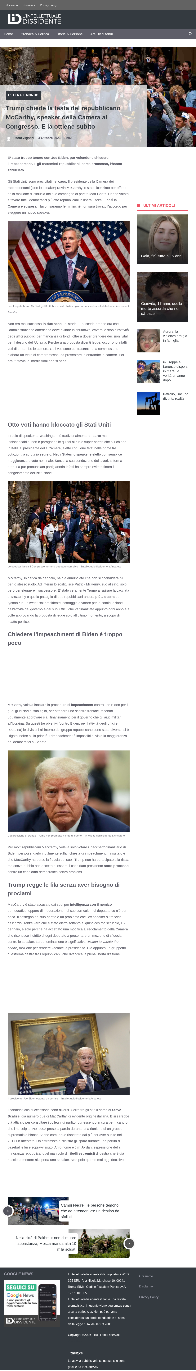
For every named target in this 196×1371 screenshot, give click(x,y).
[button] (190, 34)
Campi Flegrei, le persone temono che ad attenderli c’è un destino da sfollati (90, 1211)
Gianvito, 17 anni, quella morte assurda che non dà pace (161, 308)
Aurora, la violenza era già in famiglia (175, 336)
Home (8, 34)
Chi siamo (12, 5)
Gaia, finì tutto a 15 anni (161, 256)
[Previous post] (8, 1211)
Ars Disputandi (101, 34)
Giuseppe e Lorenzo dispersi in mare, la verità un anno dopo (175, 371)
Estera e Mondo (23, 95)
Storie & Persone (70, 34)
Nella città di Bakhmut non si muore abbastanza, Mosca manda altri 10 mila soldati (46, 1243)
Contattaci (75, 1341)
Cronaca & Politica (35, 34)
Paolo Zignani (23, 138)
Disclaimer (29, 5)
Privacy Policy (48, 5)
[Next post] (129, 1243)
